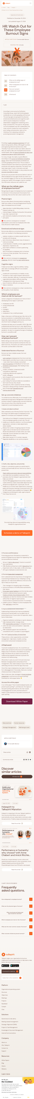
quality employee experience (16, 143)
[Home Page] (6, 3)
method (12, 481)
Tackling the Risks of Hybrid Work (16, 634)
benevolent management (15, 574)
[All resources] (17, 776)
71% (27, 324)
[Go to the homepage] (8, 954)
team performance (24, 260)
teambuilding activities (12, 624)
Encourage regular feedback (11, 591)
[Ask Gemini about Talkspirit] (30, 759)
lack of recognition (8, 364)
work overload (7, 358)
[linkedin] (30, 752)
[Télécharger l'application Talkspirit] (17, 965)
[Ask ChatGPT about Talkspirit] (24, 759)
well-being (9, 604)
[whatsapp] (27, 752)
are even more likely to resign (10, 172)
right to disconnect (13, 562)
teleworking (25, 566)
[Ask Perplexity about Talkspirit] (28, 759)
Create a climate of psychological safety (14, 595)
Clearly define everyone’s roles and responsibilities (17, 473)
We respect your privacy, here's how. (9, 1092)
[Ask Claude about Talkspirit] (26, 759)
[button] (30, 3)
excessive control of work (10, 366)
